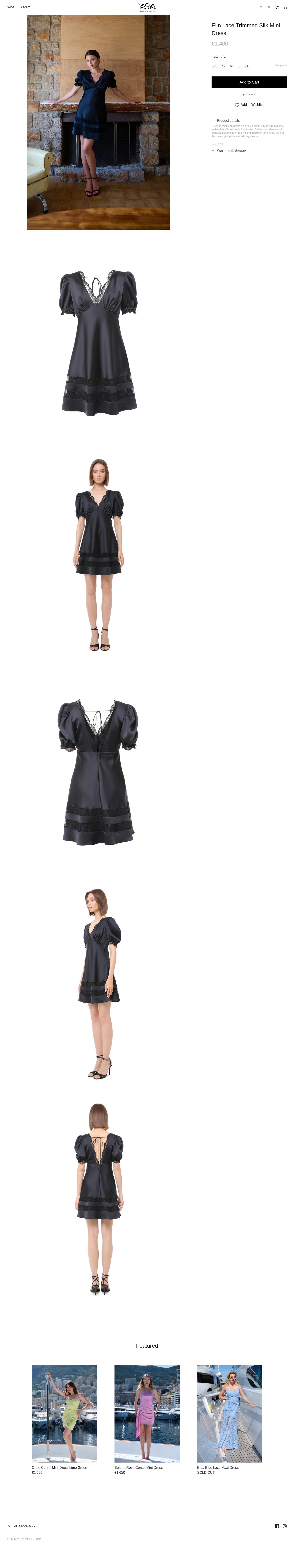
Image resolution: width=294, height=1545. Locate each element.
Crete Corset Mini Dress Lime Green (59, 1467)
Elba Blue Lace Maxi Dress (218, 1467)
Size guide (280, 65)
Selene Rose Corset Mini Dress (139, 1467)
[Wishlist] (277, 7)
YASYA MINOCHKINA (29, 1539)
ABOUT (25, 7)
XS (214, 66)
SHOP (10, 7)
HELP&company (24, 1526)
